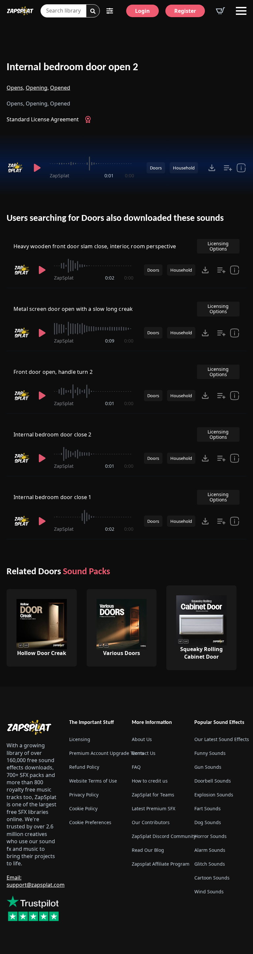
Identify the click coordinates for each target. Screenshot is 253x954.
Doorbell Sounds (212, 781)
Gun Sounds (207, 767)
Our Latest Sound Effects (220, 739)
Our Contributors (151, 822)
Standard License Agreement (43, 119)
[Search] (92, 11)
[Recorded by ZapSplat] (16, 168)
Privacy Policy (83, 794)
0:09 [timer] (109, 341)
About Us (142, 739)
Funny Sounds (210, 753)
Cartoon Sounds (212, 878)
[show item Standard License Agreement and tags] (241, 168)
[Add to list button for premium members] (228, 168)
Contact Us (143, 753)
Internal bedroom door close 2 (53, 434)
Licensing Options (218, 246)
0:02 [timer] (109, 278)
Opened (60, 87)
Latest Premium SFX (153, 808)
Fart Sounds (207, 808)
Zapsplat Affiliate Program (158, 864)
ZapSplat (59, 175)
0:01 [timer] (109, 175)
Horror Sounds (210, 836)
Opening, (37, 87)
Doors (156, 168)
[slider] (92, 163)
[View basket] (220, 11)
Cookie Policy (83, 808)
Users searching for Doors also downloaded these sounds (115, 218)
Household (184, 168)
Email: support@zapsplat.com (36, 881)
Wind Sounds (209, 891)
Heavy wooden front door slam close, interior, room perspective (95, 246)
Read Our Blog (148, 850)
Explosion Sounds (213, 794)
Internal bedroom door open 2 (72, 67)
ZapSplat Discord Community (158, 836)
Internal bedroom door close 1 (53, 497)
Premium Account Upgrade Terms (95, 753)
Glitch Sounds (209, 864)
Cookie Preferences (90, 822)
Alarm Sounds (209, 850)
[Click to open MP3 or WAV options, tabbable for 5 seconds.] (212, 168)
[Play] (37, 168)
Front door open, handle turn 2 (53, 371)
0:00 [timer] (129, 175)
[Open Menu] (241, 11)
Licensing (79, 739)
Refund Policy (84, 767)
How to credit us (150, 781)
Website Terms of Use (93, 781)
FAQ (136, 767)
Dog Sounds (207, 822)
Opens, (15, 87)
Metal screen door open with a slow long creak (73, 309)
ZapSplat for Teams (153, 794)
